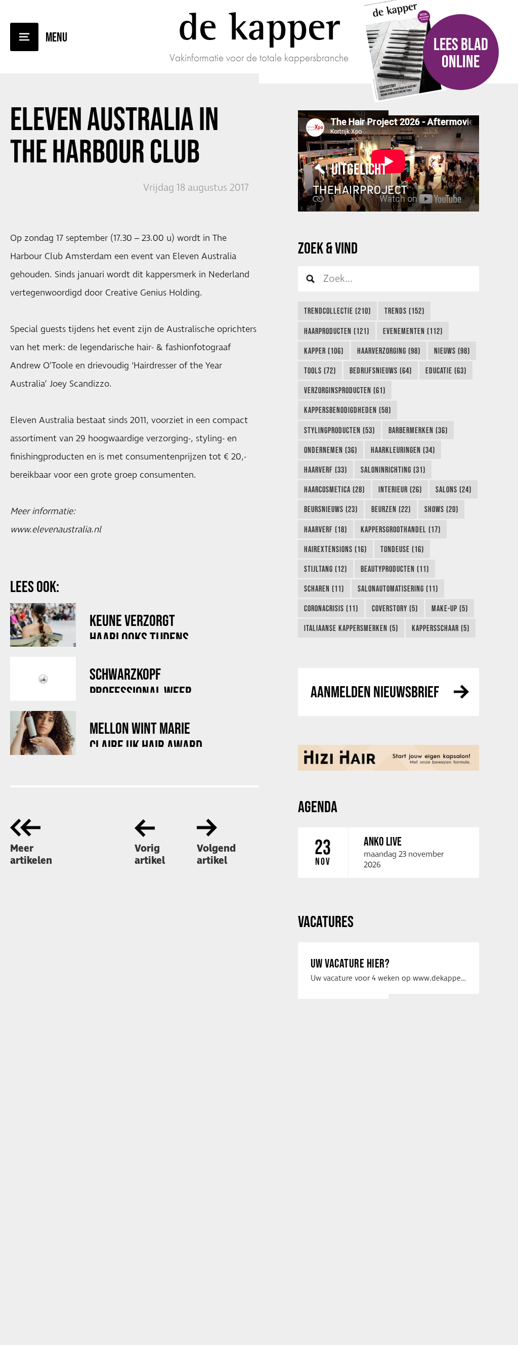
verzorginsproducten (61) (344, 390)
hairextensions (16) (335, 549)
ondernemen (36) (330, 449)
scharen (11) (324, 588)
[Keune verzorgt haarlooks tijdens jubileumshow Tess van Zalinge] (43, 625)
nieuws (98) (452, 350)
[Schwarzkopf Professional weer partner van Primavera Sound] (43, 679)
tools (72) (320, 370)
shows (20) (441, 509)
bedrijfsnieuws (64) (381, 370)
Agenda (317, 806)
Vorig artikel (150, 854)
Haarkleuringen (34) (403, 449)
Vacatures (326, 921)
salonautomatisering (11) (398, 588)
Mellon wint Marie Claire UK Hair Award (146, 733)
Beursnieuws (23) (331, 509)
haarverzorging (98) (388, 350)
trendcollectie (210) (337, 310)
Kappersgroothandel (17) (401, 529)
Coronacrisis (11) (331, 608)
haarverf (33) (325, 469)
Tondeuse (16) (402, 549)
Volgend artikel (216, 854)
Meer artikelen (31, 854)
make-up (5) (449, 608)
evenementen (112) (413, 330)
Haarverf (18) (325, 529)
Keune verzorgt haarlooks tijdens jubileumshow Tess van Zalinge (151, 625)
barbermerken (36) (418, 430)
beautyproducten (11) (395, 568)
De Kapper (259, 26)
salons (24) (453, 489)
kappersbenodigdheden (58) (347, 409)
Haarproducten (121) (336, 330)
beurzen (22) (391, 509)
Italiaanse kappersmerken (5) (351, 628)
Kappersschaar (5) (440, 628)
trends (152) (404, 310)
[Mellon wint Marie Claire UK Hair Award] (43, 733)
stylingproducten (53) (339, 430)
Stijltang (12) (325, 568)
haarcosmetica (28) (334, 489)
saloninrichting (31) (393, 469)
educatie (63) (445, 370)
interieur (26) (400, 489)
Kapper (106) (323, 350)
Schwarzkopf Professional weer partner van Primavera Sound (152, 679)
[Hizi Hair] (388, 757)
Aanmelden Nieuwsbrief (375, 691)
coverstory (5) (395, 608)
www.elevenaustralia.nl (55, 530)
